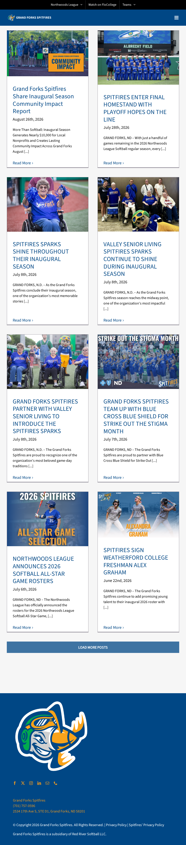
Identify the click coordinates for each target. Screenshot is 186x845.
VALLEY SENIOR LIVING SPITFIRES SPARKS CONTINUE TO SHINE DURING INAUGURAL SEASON (132, 259)
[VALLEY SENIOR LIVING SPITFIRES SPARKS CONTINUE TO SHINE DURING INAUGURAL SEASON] (138, 204)
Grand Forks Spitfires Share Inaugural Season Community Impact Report (43, 100)
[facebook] (15, 783)
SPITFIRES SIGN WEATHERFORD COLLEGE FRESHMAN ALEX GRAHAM (135, 561)
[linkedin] (39, 783)
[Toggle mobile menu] (176, 17)
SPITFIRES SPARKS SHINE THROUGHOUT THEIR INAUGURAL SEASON (41, 255)
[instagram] (31, 783)
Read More (22, 163)
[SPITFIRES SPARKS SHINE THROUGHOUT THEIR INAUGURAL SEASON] (47, 204)
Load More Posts (93, 647)
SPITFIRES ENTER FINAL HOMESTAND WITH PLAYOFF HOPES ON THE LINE (134, 108)
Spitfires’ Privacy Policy (146, 824)
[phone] (55, 783)
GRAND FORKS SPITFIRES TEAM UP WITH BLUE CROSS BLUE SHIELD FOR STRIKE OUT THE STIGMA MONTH (136, 416)
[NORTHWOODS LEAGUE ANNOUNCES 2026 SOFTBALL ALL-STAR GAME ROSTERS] (47, 519)
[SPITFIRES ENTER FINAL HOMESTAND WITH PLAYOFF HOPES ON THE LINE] (138, 57)
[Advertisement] (93, 677)
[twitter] (23, 783)
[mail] (47, 783)
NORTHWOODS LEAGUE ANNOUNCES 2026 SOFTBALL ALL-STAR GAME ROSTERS (43, 570)
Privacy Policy (116, 824)
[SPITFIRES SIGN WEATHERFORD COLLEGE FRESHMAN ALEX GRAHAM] (138, 515)
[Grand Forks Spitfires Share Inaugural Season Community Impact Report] (47, 53)
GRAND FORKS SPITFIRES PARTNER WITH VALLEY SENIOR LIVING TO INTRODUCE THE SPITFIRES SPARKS (45, 416)
